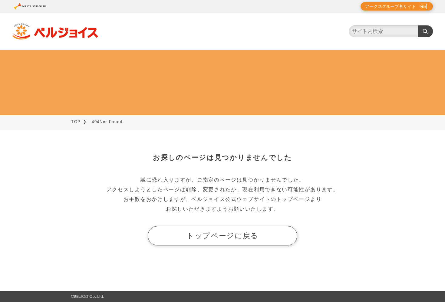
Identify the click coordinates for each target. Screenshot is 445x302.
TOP (76, 122)
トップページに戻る (222, 235)
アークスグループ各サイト (390, 6)
